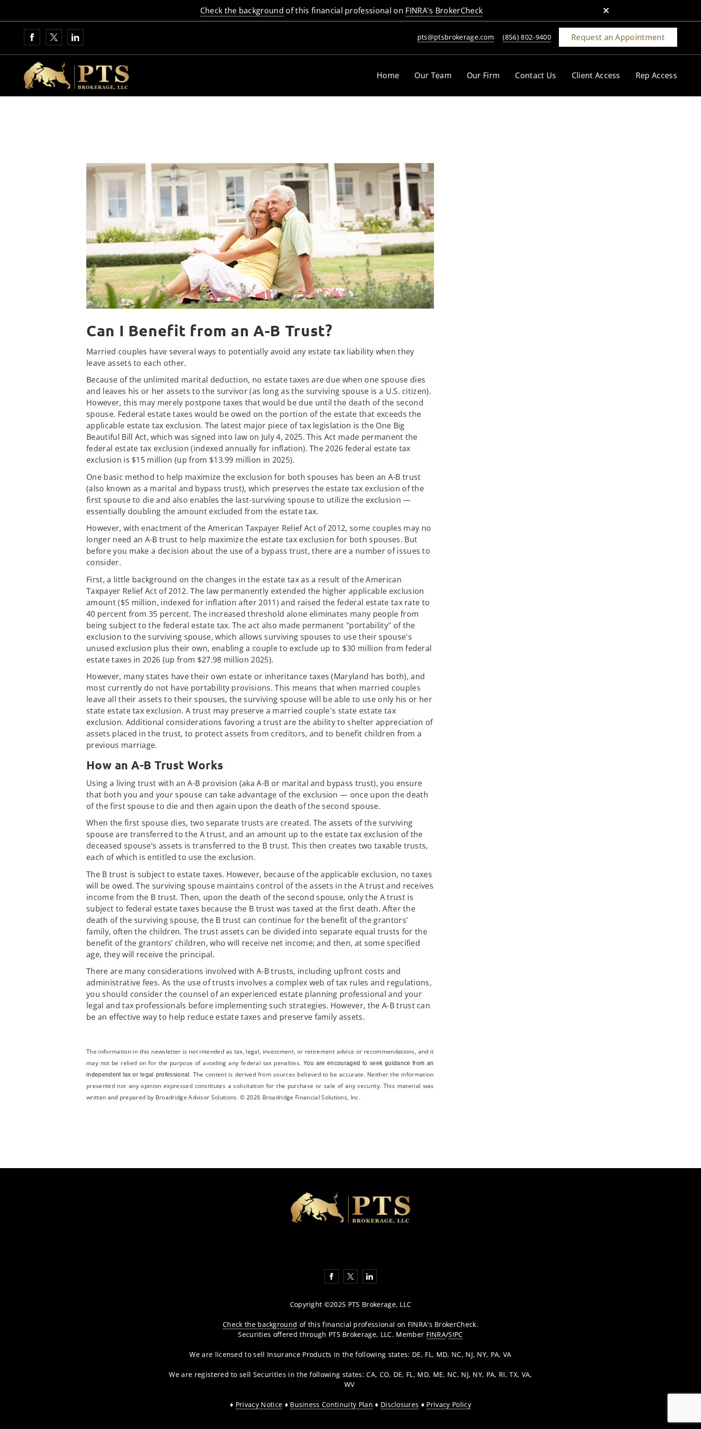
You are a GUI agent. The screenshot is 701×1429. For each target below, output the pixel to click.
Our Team (433, 75)
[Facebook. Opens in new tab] (32, 37)
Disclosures (400, 1404)
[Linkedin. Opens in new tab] (75, 37)
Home (388, 75)
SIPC (455, 1334)
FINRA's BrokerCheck (444, 10)
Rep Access (656, 75)
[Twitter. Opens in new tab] (54, 37)
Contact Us (535, 75)
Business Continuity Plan (331, 1404)
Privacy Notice (259, 1404)
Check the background (242, 10)
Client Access (596, 75)
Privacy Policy (448, 1404)
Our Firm (483, 75)
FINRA (436, 1334)
